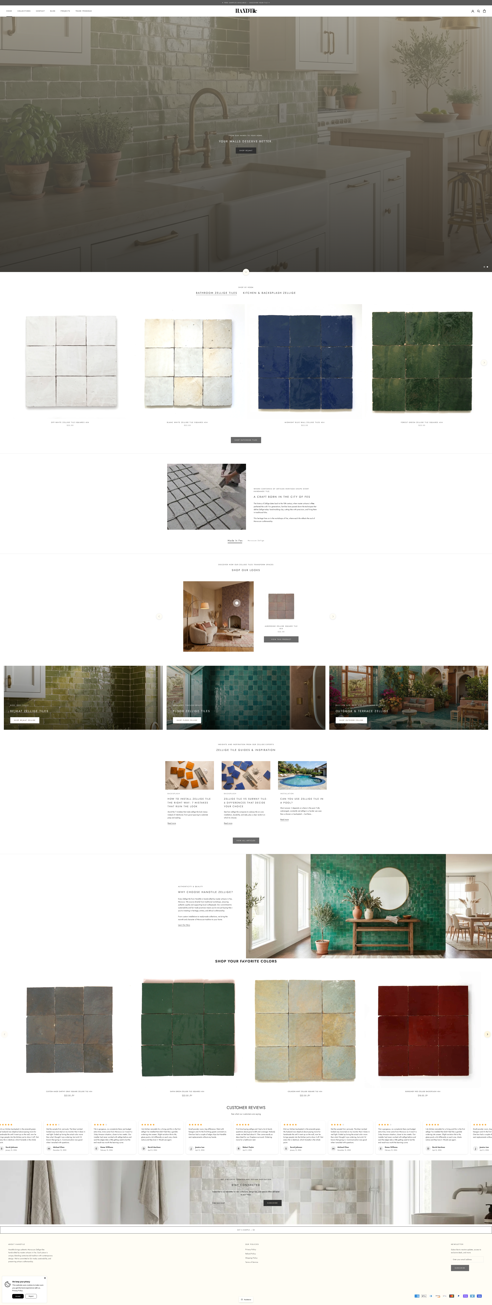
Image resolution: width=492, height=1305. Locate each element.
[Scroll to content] (246, 272)
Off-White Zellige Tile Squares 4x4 (70, 422)
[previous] (8, 362)
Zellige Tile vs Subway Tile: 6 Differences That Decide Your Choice (246, 802)
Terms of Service (251, 1262)
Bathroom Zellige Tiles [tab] (216, 293)
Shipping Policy (251, 1258)
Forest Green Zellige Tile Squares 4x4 (422, 422)
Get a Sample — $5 (246, 1230)
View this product (281, 639)
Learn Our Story (184, 925)
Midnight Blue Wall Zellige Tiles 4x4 (305, 422)
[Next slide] (487, 1034)
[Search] (478, 11)
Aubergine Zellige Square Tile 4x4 (281, 627)
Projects (65, 11)
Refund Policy (250, 1253)
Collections (24, 11)
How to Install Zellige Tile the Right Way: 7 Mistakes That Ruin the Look (189, 802)
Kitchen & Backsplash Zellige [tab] (269, 293)
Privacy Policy (250, 1249)
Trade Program (84, 11)
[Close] (45, 1278)
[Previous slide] (4, 1034)
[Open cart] (484, 10)
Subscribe (272, 1203)
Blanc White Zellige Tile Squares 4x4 (187, 422)
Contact (40, 11)
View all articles (246, 840)
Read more (172, 823)
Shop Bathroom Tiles (246, 440)
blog (52, 11)
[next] (484, 362)
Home (9, 11)
